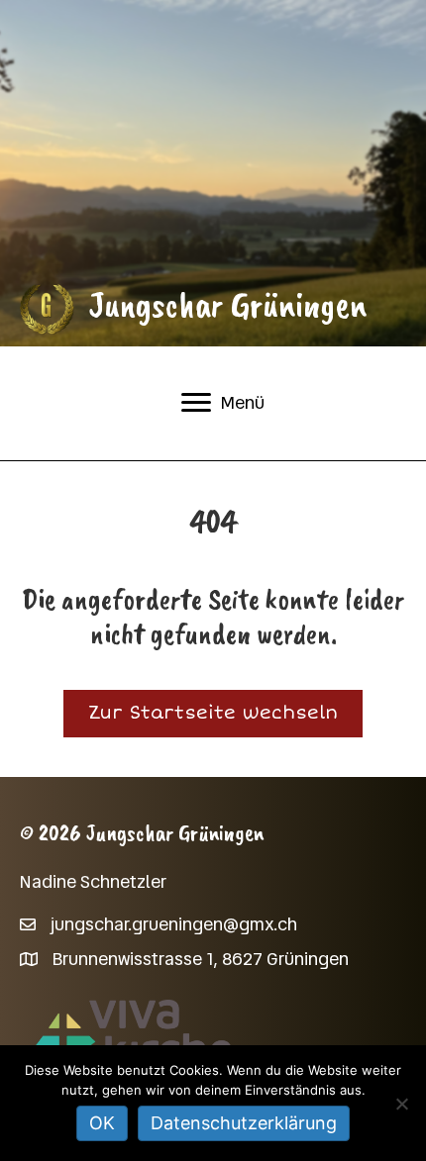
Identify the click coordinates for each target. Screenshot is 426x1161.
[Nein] (401, 1103)
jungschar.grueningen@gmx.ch (174, 924)
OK (102, 1123)
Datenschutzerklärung (244, 1123)
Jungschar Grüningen (228, 304)
